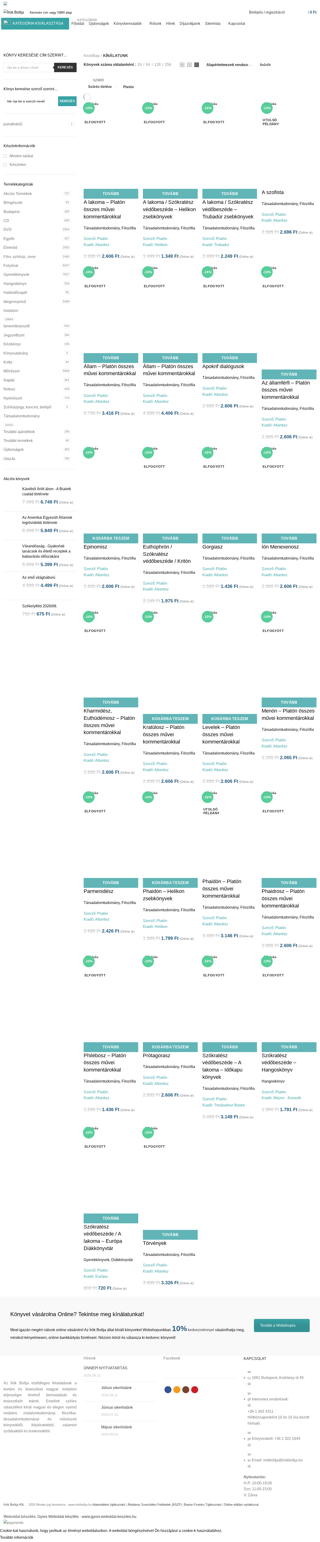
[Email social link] (303, 3)
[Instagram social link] (308, 3)
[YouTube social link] (313, 3)
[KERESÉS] (120, 12)
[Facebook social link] (297, 3)
